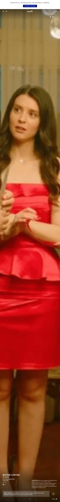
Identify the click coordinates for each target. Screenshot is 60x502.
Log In (55, 11)
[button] (3, 11)
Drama (4, 482)
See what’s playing (30, 6)
